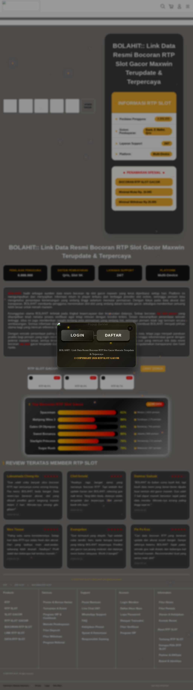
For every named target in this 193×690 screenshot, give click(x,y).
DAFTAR (113, 335)
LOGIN (77, 335)
